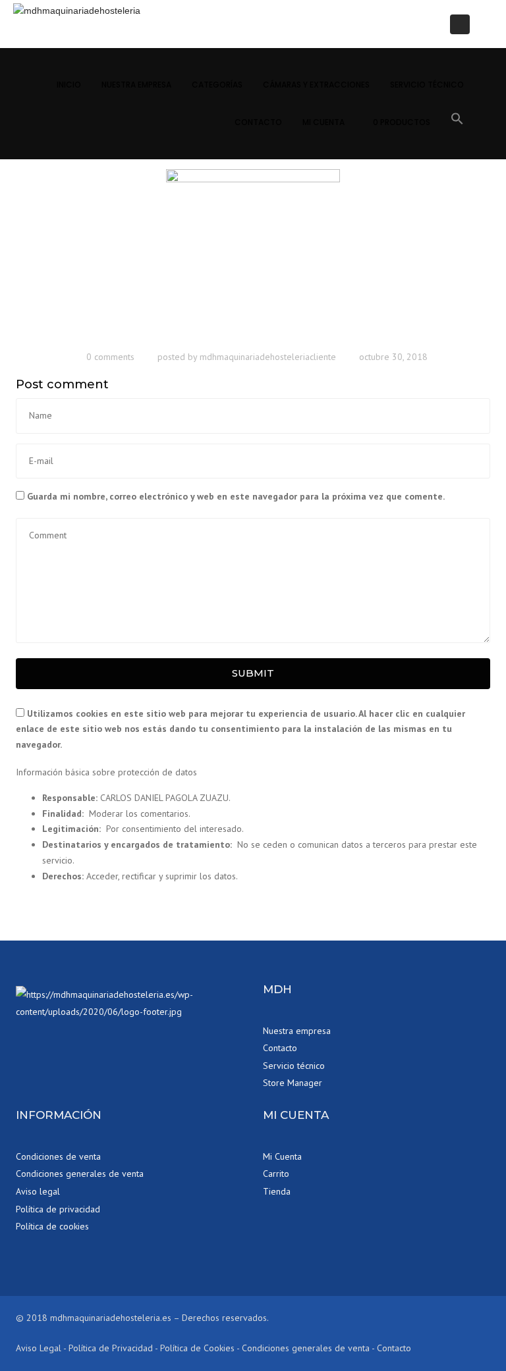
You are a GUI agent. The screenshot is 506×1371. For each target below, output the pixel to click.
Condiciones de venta (58, 1156)
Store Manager (292, 1083)
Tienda (277, 1191)
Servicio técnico (427, 84)
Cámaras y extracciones (316, 84)
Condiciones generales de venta (80, 1173)
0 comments (110, 357)
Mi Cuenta (323, 122)
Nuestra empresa (297, 1031)
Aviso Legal (38, 1348)
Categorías (217, 84)
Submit (253, 673)
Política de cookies (52, 1226)
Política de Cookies (197, 1348)
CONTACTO (258, 122)
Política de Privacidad (111, 1348)
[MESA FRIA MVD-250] (253, 255)
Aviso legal (38, 1191)
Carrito (276, 1173)
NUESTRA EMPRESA (136, 84)
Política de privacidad (58, 1209)
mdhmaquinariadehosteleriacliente (268, 357)
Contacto (280, 1048)
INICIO (69, 84)
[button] (457, 121)
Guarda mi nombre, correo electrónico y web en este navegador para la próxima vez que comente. (236, 496)
